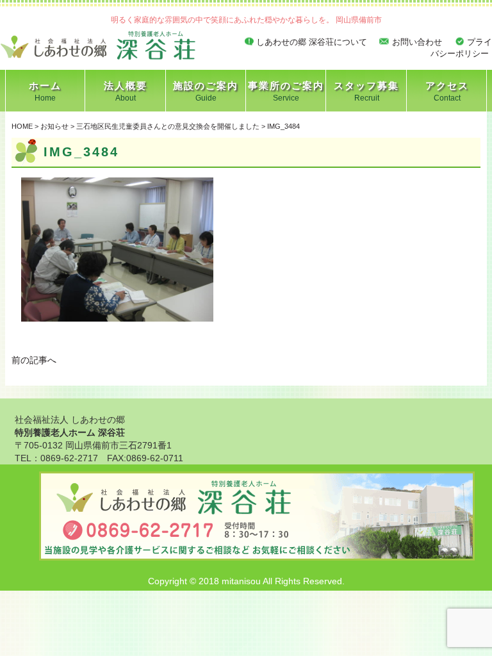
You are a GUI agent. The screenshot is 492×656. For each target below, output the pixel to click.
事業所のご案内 (286, 91)
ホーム (45, 91)
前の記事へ (34, 360)
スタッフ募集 (366, 91)
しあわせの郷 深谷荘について (311, 42)
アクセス (447, 91)
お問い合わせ (417, 42)
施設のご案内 (205, 91)
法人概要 (125, 91)
